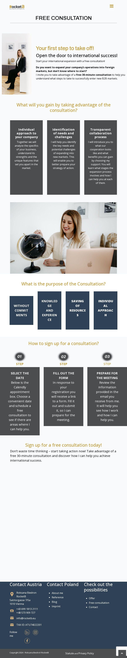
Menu (111, 10)
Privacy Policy (86, 653)
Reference (58, 597)
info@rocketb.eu (26, 618)
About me (57, 593)
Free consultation (99, 602)
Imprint (56, 606)
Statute (69, 653)
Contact (93, 607)
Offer (92, 598)
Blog (54, 602)
